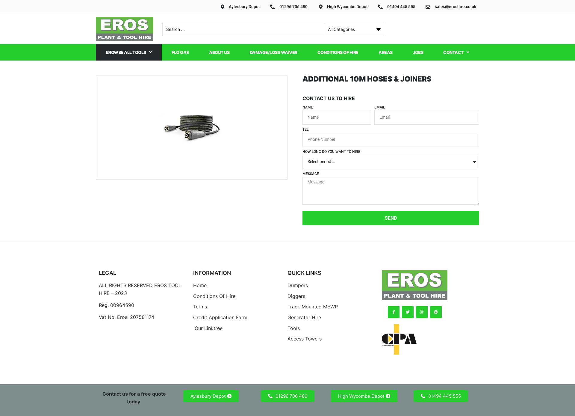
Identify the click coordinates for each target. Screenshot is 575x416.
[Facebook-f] (394, 312)
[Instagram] (422, 312)
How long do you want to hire (331, 152)
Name (307, 107)
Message (310, 174)
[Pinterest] (436, 312)
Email (379, 107)
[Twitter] (408, 312)
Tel (305, 130)
